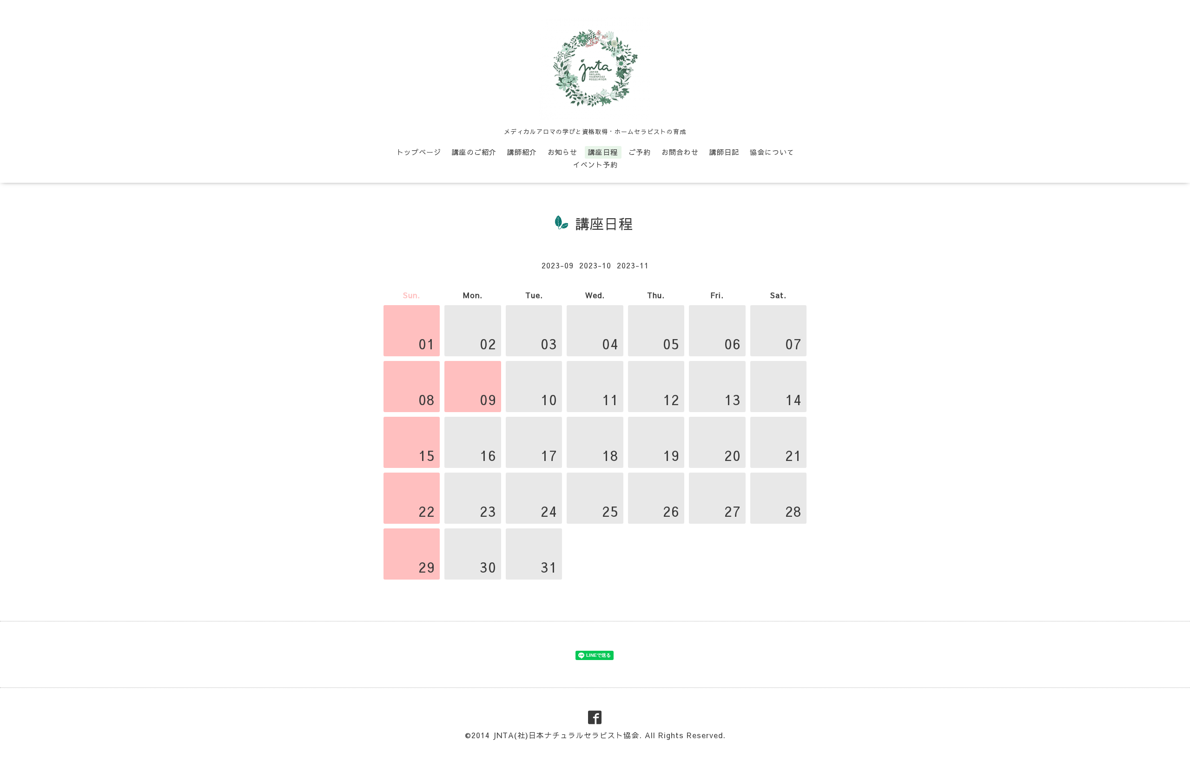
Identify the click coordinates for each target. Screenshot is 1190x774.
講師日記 (724, 152)
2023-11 (633, 265)
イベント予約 (595, 164)
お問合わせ (680, 152)
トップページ (419, 152)
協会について (772, 152)
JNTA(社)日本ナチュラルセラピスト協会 (566, 735)
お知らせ (562, 152)
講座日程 (603, 152)
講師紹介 (522, 152)
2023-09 (558, 265)
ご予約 (639, 152)
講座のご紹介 (474, 152)
